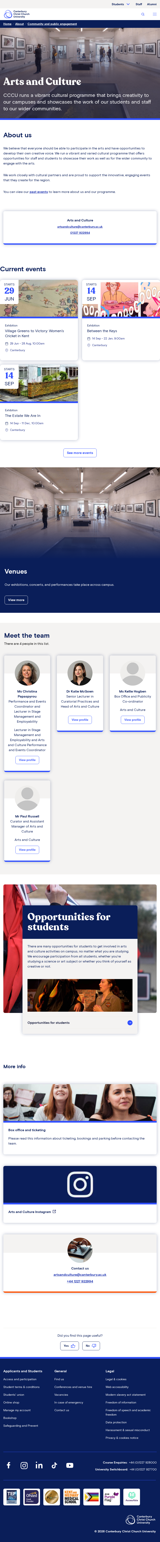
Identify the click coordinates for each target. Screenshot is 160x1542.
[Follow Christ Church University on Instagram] (24, 1469)
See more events (80, 453)
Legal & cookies (116, 1379)
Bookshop (9, 1418)
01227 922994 (80, 233)
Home (7, 24)
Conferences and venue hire (73, 1387)
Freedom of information (121, 1402)
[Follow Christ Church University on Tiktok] (54, 1469)
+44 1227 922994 (80, 1281)
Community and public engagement (52, 24)
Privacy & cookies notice (122, 1438)
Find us (59, 1379)
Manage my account (17, 1410)
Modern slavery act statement (126, 1395)
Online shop (11, 1402)
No (88, 1345)
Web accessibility (117, 1387)
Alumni (152, 4)
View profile (27, 760)
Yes (66, 1345)
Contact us (61, 1410)
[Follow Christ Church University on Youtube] (70, 1469)
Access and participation (19, 1379)
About (19, 24)
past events (39, 192)
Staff (139, 4)
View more (16, 600)
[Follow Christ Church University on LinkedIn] (39, 1469)
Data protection (116, 1422)
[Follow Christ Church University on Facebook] (9, 1469)
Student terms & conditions (21, 1387)
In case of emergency (68, 1402)
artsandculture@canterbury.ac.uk (80, 227)
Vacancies (61, 1395)
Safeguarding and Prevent (20, 1426)
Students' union (13, 1395)
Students (118, 4)
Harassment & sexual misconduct (128, 1430)
